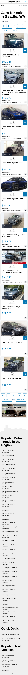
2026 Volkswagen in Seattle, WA (10, 608)
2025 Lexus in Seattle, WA (8, 514)
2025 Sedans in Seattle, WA (8, 500)
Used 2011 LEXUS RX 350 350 (13, 343)
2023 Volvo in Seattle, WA (8, 545)
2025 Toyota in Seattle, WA (8, 469)
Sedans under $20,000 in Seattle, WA (11, 639)
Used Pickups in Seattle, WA (8, 669)
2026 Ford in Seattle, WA (8, 621)
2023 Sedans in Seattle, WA (8, 523)
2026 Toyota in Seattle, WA (8, 474)
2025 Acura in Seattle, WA (8, 559)
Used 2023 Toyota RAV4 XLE (14, 378)
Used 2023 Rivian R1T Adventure (11, 56)
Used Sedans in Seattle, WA (8, 660)
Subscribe (25, 5)
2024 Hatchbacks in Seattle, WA (9, 568)
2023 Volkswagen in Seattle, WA (10, 527)
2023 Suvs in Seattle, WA (8, 460)
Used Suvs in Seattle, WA (8, 656)
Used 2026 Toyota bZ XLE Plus (12, 199)
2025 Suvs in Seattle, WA (8, 451)
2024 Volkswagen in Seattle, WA (10, 532)
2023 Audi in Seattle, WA (8, 541)
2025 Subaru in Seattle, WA (8, 505)
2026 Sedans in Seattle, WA (8, 550)
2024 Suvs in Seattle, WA (8, 456)
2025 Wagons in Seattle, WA (9, 599)
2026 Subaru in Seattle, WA (8, 612)
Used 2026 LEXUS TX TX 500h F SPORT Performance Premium (14, 92)
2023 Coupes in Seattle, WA (8, 617)
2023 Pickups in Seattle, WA (8, 590)
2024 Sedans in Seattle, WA (8, 478)
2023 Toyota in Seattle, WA (8, 509)
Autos (2, 5)
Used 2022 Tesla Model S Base (12, 128)
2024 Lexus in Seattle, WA (8, 496)
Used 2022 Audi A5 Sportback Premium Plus (12, 271)
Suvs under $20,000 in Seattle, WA (10, 635)
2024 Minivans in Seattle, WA (9, 586)
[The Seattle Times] (14, 2)
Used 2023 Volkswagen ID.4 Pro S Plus (13, 235)
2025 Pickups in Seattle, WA (8, 594)
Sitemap (14, 673)
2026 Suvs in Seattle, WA (8, 483)
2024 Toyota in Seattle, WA (8, 465)
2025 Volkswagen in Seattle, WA (10, 492)
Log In (20, 5)
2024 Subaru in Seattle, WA (8, 518)
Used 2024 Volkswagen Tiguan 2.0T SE (11, 307)
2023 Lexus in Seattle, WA (8, 487)
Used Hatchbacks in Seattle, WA (9, 665)
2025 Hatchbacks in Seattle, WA (9, 572)
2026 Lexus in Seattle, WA (8, 581)
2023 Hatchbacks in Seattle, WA (9, 536)
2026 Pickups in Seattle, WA (8, 603)
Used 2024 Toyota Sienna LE (14, 163)
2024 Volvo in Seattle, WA (8, 563)
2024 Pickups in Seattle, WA (8, 554)
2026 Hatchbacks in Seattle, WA (9, 577)
